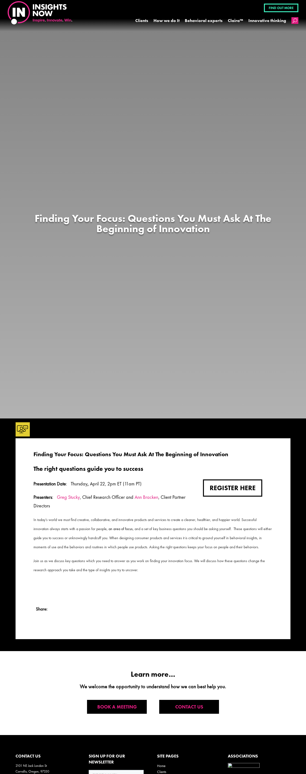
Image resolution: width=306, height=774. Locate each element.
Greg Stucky (68, 497)
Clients (141, 20)
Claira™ (235, 20)
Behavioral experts (204, 20)
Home (161, 765)
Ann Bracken (146, 497)
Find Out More (281, 8)
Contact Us (189, 707)
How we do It (166, 20)
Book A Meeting (117, 707)
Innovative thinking (267, 20)
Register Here (233, 488)
